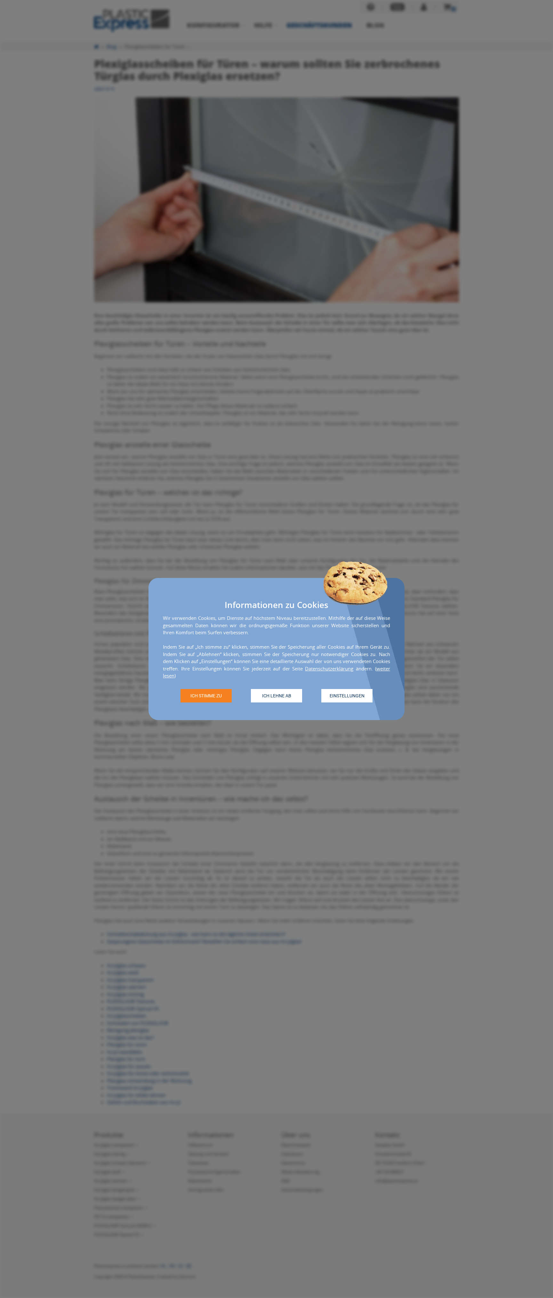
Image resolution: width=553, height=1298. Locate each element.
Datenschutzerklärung (329, 668)
